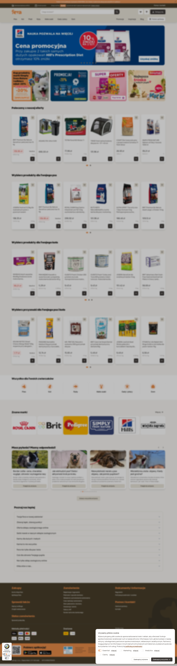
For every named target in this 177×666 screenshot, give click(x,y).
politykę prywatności (133, 646)
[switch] (7, 658)
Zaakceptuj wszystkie (160, 659)
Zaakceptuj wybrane (141, 659)
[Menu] (3, 644)
